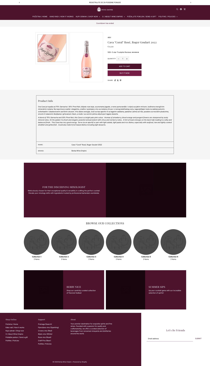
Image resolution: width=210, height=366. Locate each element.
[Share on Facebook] (115, 80)
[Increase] (127, 59)
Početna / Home (12, 324)
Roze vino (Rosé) (44, 337)
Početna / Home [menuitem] (39, 17)
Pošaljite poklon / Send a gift (17, 337)
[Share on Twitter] (118, 80)
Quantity (112, 58)
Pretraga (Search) (45, 324)
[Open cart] (184, 9)
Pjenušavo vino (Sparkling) (48, 327)
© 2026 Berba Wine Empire (62, 362)
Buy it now (125, 73)
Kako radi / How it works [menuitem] (62, 17)
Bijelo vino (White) (45, 334)
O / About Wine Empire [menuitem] (112, 17)
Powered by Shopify (80, 362)
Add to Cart (124, 66)
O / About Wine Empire (14, 334)
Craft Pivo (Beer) (44, 341)
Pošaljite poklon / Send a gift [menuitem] (141, 17)
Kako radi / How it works (15, 327)
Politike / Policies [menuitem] (167, 17)
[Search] (177, 9)
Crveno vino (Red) (45, 331)
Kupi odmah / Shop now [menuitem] (87, 17)
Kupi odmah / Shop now (15, 331)
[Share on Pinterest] (120, 80)
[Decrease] (118, 59)
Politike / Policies (12, 341)
